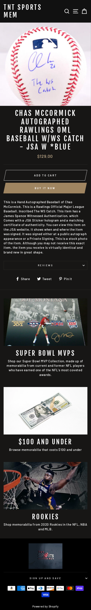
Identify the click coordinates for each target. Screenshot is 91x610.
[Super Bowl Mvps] (45, 322)
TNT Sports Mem (23, 11)
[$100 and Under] (45, 410)
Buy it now (45, 188)
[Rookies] (45, 485)
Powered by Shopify (45, 606)
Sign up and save (45, 578)
